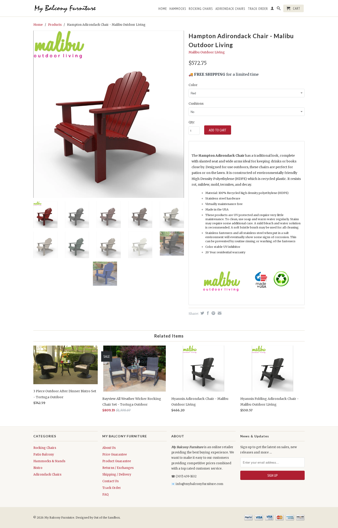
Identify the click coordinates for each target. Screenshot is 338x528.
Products (55, 25)
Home (162, 9)
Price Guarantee (114, 454)
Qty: (192, 122)
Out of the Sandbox (107, 517)
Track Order (111, 488)
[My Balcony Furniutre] (65, 8)
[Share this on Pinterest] (212, 313)
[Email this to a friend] (219, 313)
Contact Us (110, 481)
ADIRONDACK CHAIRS (230, 9)
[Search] (279, 9)
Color (193, 85)
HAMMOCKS (177, 9)
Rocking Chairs (44, 448)
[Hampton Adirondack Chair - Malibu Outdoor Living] (108, 114)
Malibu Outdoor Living (207, 52)
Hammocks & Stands (49, 461)
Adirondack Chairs (47, 474)
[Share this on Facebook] (207, 313)
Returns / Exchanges (118, 468)
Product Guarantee (116, 461)
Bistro (37, 468)
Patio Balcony (43, 454)
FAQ (105, 494)
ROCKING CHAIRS (201, 9)
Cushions (196, 103)
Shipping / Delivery (116, 474)
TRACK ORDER (258, 9)
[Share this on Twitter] (201, 313)
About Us (109, 448)
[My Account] (272, 9)
